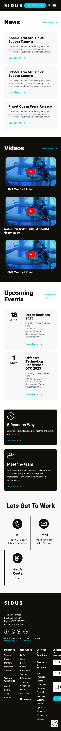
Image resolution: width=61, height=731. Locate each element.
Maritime (8, 663)
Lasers (40, 704)
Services (40, 719)
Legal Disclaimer (24, 641)
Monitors (41, 711)
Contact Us (9, 697)
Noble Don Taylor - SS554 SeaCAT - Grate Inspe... (27, 230)
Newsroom (26, 699)
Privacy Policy (9, 641)
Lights (39, 707)
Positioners (42, 715)
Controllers (42, 692)
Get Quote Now (35, 5)
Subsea (7, 659)
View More (47, 22)
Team (7, 694)
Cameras (41, 688)
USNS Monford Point (19, 189)
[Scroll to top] (54, 723)
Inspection (8, 667)
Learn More (15, 58)
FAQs (22, 655)
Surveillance (9, 670)
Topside (7, 655)
